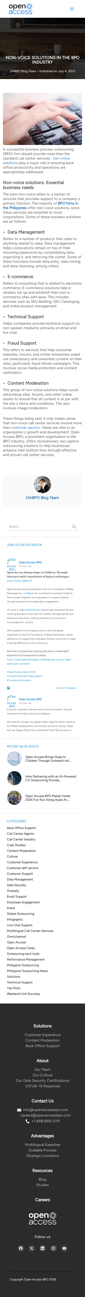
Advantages (42, 1135)
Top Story (13, 988)
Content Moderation (21, 851)
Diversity (13, 891)
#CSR (32, 672)
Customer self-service (22, 868)
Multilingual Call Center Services (30, 931)
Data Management (20, 879)
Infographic (15, 919)
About (43, 1060)
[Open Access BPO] (42, 1218)
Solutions (13, 976)
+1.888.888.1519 (45, 1121)
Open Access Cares (21, 948)
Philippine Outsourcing (23, 965)
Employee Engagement (23, 902)
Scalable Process (42, 1150)
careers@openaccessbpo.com (45, 1115)
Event (11, 908)
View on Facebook (65, 688)
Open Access (16, 942)
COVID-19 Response (42, 1086)
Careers (42, 1199)
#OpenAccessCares (17, 672)
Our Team (42, 1069)
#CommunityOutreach (19, 680)
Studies (42, 1185)
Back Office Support (21, 828)
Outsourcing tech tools (23, 954)
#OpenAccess (33, 609)
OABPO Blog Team (23, 71)
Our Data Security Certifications (42, 1080)
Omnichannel (16, 936)
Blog (42, 1179)
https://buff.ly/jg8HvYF (19, 580)
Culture (12, 856)
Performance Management (26, 959)
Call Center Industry (21, 839)
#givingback (35, 676)
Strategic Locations (42, 1155)
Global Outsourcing (20, 914)
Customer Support (20, 874)
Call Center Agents (20, 833)
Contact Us (43, 1101)
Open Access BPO (30, 562)
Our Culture (42, 1075)
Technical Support (20, 982)
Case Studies (16, 845)
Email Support (17, 896)
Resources (42, 1170)
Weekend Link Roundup (23, 994)
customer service (25, 427)
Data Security (16, 885)
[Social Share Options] (9, 688)
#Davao (30, 593)
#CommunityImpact (17, 676)
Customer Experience (22, 862)
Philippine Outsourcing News (27, 971)
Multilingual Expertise (42, 1144)
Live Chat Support (19, 925)
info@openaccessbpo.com (45, 1109)
